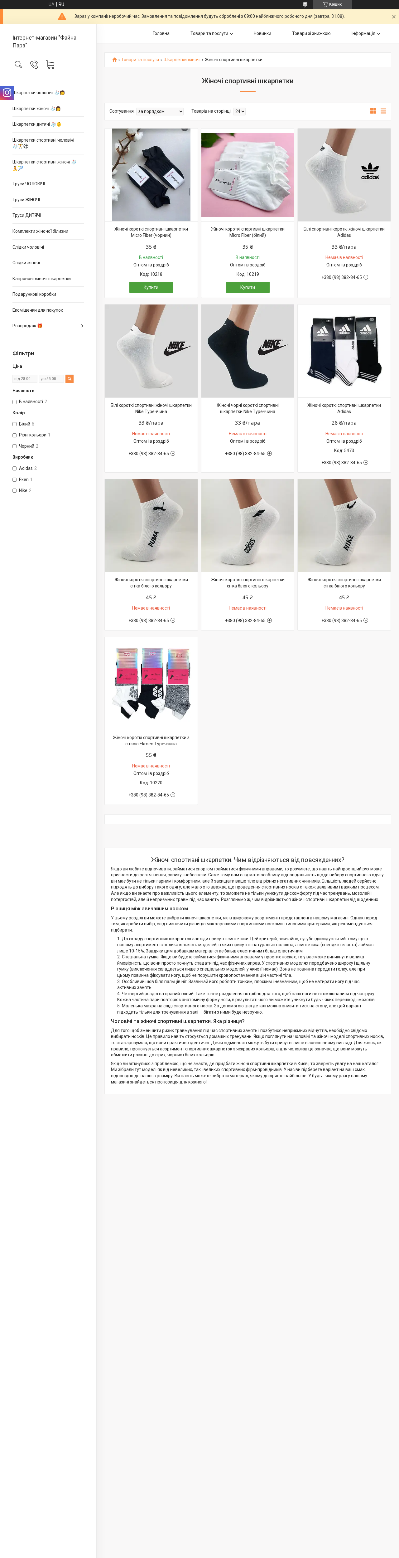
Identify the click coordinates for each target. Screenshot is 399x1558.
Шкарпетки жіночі (182, 59)
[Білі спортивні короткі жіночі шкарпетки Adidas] (344, 175)
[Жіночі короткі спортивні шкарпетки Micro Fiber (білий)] (247, 175)
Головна (161, 33)
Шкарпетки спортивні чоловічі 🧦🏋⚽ (43, 143)
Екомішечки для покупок (37, 310)
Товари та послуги (209, 33)
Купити (151, 287)
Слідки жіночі (26, 262)
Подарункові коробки (34, 294)
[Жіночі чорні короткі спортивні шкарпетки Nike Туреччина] (247, 350)
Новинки (262, 33)
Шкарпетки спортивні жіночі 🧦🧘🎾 (44, 165)
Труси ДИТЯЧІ (26, 215)
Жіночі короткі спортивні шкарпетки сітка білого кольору (151, 582)
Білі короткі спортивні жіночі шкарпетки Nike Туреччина (151, 408)
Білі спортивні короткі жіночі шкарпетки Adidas (344, 232)
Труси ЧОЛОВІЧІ (28, 183)
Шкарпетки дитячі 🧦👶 (36, 124)
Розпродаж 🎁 (27, 325)
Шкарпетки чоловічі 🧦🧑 (38, 92)
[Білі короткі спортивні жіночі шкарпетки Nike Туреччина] (151, 350)
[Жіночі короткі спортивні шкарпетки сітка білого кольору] (151, 525)
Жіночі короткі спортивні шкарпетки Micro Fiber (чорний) (151, 232)
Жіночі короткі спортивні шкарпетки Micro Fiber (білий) (248, 232)
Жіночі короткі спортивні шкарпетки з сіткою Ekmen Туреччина (151, 740)
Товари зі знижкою (311, 33)
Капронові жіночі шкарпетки (41, 278)
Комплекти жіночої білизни (40, 231)
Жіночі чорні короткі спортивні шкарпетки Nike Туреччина (248, 408)
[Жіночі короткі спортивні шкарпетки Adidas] (344, 350)
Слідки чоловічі (28, 247)
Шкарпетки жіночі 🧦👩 (36, 108)
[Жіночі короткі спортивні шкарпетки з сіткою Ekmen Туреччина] (151, 683)
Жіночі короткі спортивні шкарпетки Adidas (344, 408)
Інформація (363, 33)
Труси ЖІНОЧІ (26, 199)
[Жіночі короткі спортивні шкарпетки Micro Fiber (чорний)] (151, 175)
